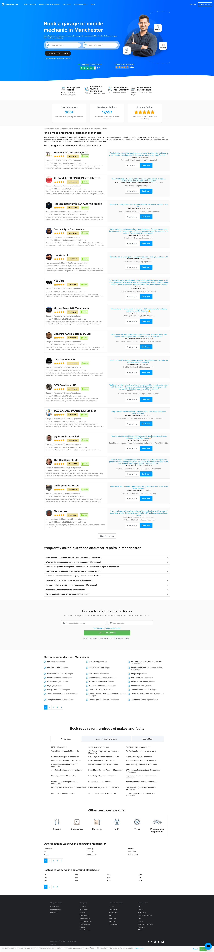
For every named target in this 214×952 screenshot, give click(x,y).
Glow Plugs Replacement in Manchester (103, 757)
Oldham (134, 157)
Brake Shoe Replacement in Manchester (104, 787)
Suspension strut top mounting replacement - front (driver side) (143, 443)
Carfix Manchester (65, 359)
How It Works (30, 4)
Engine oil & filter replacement (142, 367)
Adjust (195, 949)
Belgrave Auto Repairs (139, 682)
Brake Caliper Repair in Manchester (102, 776)
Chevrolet (122, 394)
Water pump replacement (144, 262)
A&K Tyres (51, 662)
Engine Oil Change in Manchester (139, 757)
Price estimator (85, 924)
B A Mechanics (52, 682)
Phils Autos (60, 511)
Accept (203, 949)
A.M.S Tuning (94, 662)
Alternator (141, 927)
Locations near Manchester (106, 739)
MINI (118, 468)
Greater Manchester (74, 128)
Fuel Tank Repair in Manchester (138, 747)
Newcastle (112, 918)
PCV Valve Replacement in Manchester (141, 760)
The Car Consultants (66, 459)
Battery (140, 921)
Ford (126, 186)
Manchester (58, 160)
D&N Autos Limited (138, 700)
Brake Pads (142, 912)
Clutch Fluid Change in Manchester (102, 793)
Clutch (140, 918)
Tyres (137, 829)
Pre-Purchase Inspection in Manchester (141, 751)
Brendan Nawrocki (138, 686)
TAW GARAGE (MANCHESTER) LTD (75, 410)
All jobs (140, 930)
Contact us (54, 912)
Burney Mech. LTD (54, 690)
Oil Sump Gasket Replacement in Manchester (68, 787)
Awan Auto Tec (137, 678)
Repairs (57, 829)
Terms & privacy (85, 930)
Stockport (135, 208)
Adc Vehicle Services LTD (57, 674)
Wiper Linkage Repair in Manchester (65, 751)
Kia (125, 262)
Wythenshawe (152, 700)
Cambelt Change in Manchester (100, 782)
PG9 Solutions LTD (65, 385)
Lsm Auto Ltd (61, 255)
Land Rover (120, 341)
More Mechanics (107, 536)
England (64, 128)
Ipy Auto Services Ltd (66, 436)
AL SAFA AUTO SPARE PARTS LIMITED (77, 177)
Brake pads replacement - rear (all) (146, 394)
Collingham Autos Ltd (66, 485)
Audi (120, 211)
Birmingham (113, 912)
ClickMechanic (48, 128)
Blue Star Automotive (97, 686)
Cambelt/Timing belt (145, 915)
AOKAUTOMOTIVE (96, 668)
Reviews (96, 64)
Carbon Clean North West (141, 690)
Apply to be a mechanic (49, 4)
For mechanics (85, 918)
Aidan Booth (94, 674)
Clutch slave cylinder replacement (143, 160)
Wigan (107, 668)
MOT (117, 829)
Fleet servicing (85, 915)
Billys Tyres (51, 686)
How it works (54, 907)
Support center (55, 910)
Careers (82, 927)
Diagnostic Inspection (144, 186)
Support (67, 4)
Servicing (97, 829)
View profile (132, 165)
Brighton (112, 921)
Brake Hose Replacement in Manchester (141, 764)
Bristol (111, 915)
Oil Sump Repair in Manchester (63, 776)
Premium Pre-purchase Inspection (146, 211)
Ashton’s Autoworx (54, 678)
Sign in (193, 4)
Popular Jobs (66, 739)
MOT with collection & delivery (149, 341)
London (111, 907)
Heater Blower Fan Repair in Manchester (141, 782)
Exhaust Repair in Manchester (62, 793)
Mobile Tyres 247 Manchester (71, 308)
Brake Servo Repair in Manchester (101, 760)
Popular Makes (147, 739)
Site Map (53, 944)
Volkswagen (127, 316)
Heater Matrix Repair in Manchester (65, 757)
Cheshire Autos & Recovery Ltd (72, 333)
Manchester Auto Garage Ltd (71, 152)
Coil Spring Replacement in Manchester (66, 770)
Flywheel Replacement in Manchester (66, 760)
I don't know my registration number (107, 628)
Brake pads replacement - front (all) (142, 291)
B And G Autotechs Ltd (98, 682)
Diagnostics (77, 829)
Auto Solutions (94, 678)
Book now (146, 165)
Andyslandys (136, 674)
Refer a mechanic (86, 921)
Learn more (139, 948)
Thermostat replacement (143, 238)
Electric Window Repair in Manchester (103, 764)
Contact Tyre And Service (69, 229)
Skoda (123, 160)
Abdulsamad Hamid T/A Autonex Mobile (78, 203)
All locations (113, 924)
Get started (205, 4)
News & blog (84, 910)
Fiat (122, 291)
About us (83, 907)
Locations (57, 128)
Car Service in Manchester (98, 747)
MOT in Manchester (59, 747)
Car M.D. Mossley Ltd (97, 690)
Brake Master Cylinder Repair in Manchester (105, 770)
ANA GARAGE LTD (54, 668)
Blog (93, 4)
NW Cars (59, 280)
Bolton (144, 674)
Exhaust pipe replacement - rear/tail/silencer (146, 418)
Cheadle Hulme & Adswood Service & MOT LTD (107, 694)
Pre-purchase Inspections (157, 830)
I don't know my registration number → (58, 58)
